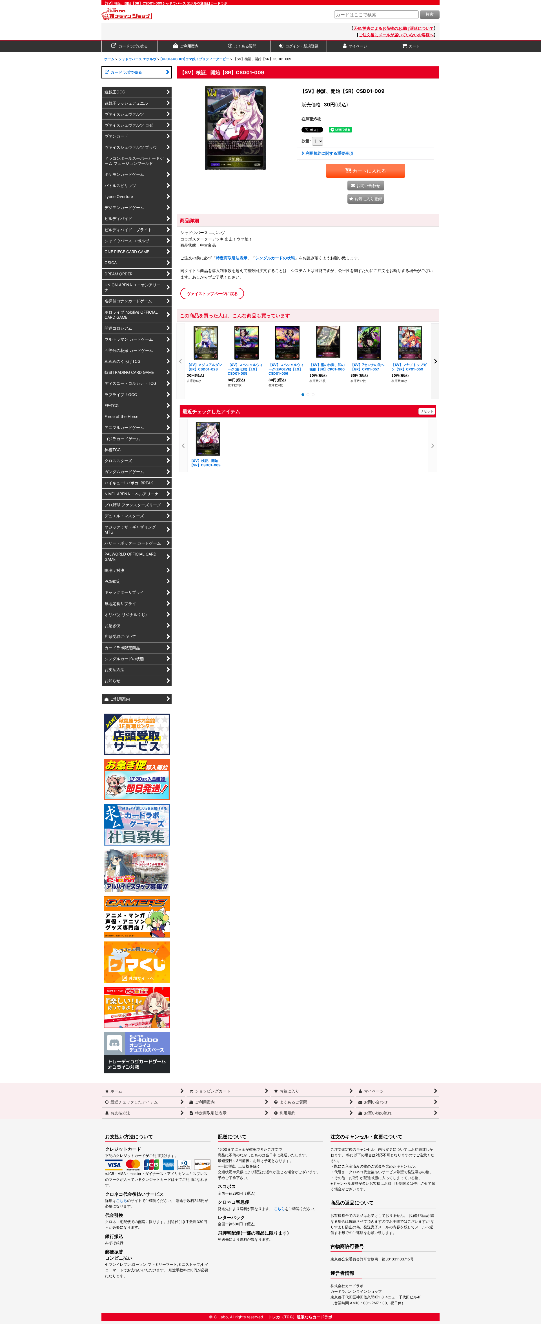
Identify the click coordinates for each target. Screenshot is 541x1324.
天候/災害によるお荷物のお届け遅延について (393, 28)
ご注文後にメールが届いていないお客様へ (396, 34)
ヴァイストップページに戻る (212, 293)
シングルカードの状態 (275, 257)
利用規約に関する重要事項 (329, 153)
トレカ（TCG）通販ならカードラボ (300, 1316)
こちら (121, 1201)
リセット (427, 411)
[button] (365, 199)
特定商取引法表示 (231, 257)
